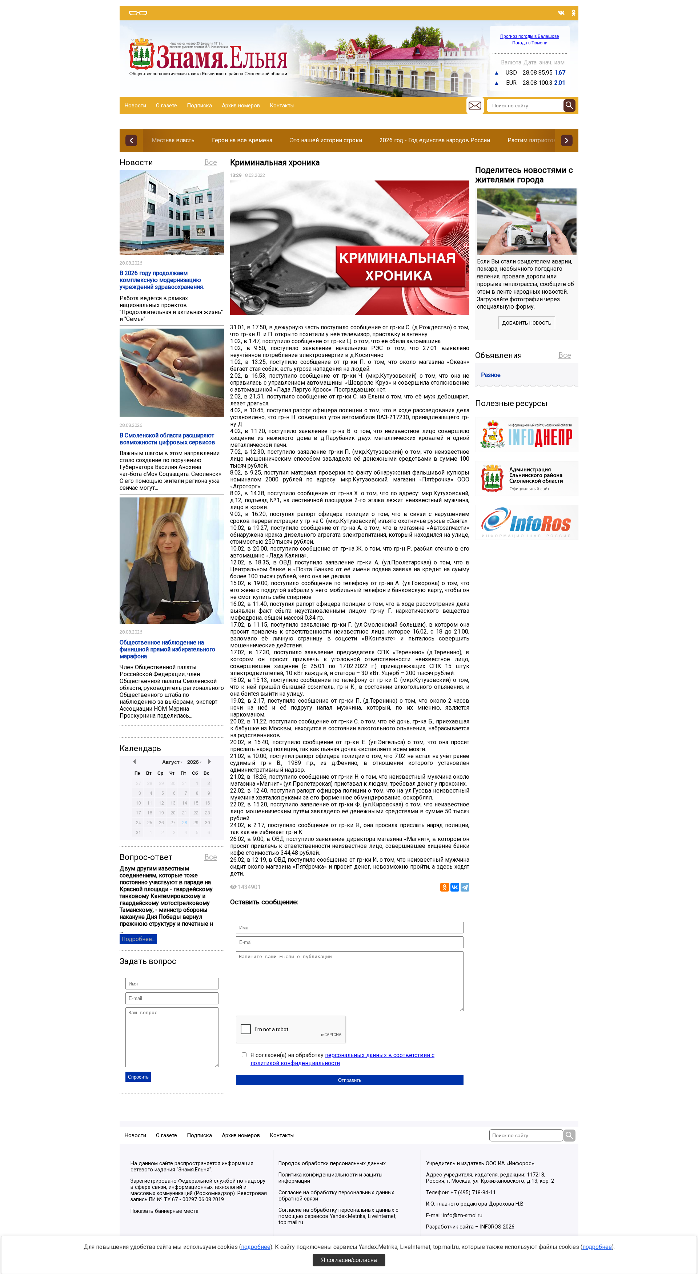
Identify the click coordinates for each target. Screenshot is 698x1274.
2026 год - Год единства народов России (435, 140)
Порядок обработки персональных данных (332, 1163)
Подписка (199, 105)
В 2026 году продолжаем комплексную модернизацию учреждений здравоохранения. (162, 280)
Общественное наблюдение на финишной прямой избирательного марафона (167, 649)
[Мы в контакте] (561, 13)
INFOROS (490, 1227)
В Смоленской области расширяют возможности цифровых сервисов (167, 439)
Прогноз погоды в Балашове (529, 36)
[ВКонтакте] (454, 887)
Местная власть (173, 140)
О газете (166, 105)
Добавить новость (526, 323)
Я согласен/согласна (349, 1260)
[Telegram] (465, 887)
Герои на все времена (242, 140)
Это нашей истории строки (326, 140)
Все (210, 162)
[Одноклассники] (444, 887)
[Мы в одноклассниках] (573, 13)
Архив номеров (241, 105)
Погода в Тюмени (529, 42)
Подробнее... (138, 939)
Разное (491, 375)
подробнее (255, 1246)
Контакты (282, 105)
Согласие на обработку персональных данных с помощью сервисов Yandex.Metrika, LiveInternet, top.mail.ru (338, 1216)
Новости (135, 105)
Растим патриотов (532, 140)
